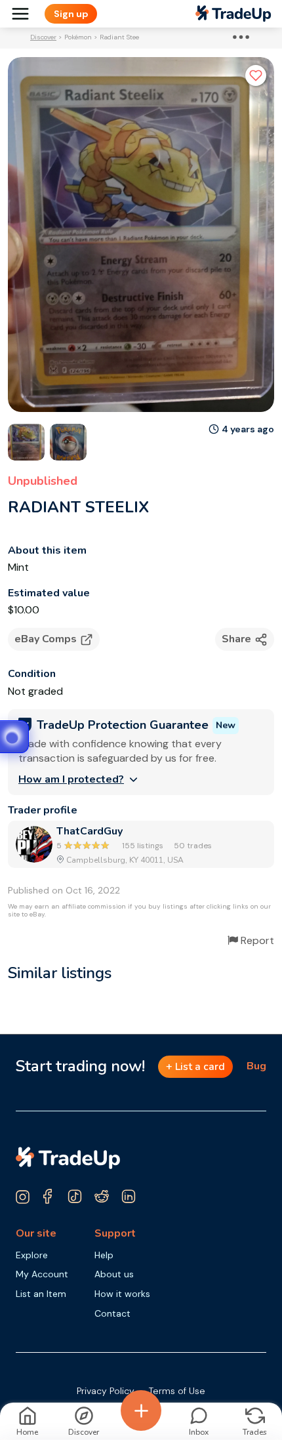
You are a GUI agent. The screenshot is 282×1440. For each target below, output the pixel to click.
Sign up (71, 14)
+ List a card (195, 1066)
